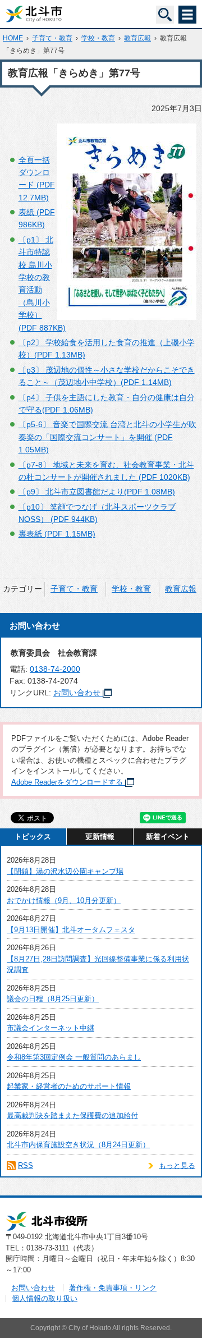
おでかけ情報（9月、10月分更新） (64, 900)
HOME (13, 38)
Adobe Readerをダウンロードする (67, 782)
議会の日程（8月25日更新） (53, 999)
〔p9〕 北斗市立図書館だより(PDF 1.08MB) (97, 491)
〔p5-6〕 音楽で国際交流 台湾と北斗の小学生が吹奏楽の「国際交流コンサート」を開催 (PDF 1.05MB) (107, 437)
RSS (25, 1165)
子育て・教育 (52, 38)
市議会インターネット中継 (50, 1028)
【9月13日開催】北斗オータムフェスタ (71, 929)
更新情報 (99, 836)
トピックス (33, 836)
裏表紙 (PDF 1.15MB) (57, 533)
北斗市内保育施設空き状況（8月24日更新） (78, 1144)
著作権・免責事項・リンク (113, 1288)
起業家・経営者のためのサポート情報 (69, 1086)
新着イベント (168, 836)
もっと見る (177, 1165)
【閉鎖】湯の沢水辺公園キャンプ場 (65, 871)
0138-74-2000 (55, 669)
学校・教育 (98, 38)
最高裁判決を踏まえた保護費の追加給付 (72, 1115)
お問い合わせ (76, 692)
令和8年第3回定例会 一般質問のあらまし (74, 1057)
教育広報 (137, 38)
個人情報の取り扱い (44, 1298)
